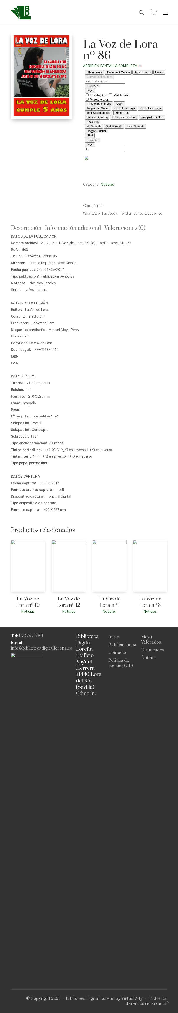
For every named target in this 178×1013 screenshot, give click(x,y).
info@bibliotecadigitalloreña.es (41, 648)
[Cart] (154, 13)
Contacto (117, 652)
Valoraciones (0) (124, 228)
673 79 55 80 (31, 636)
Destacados (152, 650)
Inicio (114, 637)
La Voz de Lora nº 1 (109, 602)
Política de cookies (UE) (121, 663)
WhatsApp (91, 213)
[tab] (28, 228)
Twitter (125, 213)
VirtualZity (132, 998)
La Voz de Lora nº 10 (28, 602)
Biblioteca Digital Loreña (90, 998)
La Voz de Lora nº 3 (150, 602)
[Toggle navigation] (165, 13)
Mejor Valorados (151, 640)
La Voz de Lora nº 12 (68, 602)
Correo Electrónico (148, 213)
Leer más (17, 611)
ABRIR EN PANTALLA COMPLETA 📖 (112, 66)
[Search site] (141, 13)
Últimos (149, 658)
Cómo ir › (86, 693)
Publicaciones (122, 645)
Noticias (107, 184)
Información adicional (73, 228)
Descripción (26, 228)
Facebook (110, 213)
